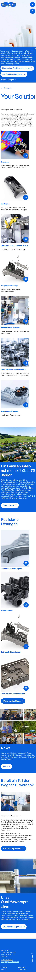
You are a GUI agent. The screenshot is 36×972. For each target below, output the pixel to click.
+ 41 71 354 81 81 (7, 960)
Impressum (22, 967)
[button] (18, 79)
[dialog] (18, 64)
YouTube (4, 969)
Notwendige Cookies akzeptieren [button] (16, 68)
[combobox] (35, 48)
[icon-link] (25, 155)
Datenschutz (22, 969)
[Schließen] (32, 4)
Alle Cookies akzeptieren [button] (12, 74)
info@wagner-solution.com (10, 962)
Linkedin (4, 967)
